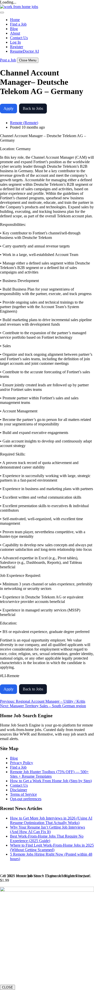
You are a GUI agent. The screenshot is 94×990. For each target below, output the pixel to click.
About (15, 33)
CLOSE (7, 987)
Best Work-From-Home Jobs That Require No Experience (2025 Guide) (46, 838)
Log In (15, 42)
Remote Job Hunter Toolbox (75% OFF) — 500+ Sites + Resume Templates (49, 774)
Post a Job (8, 60)
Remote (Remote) (24, 123)
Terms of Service (23, 794)
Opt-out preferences (25, 799)
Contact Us (19, 38)
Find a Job (18, 24)
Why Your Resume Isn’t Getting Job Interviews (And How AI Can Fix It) (47, 829)
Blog (14, 29)
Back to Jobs (33, 108)
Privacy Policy (21, 763)
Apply (9, 108)
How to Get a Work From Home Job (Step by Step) (51, 781)
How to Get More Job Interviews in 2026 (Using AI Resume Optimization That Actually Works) (51, 820)
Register (16, 47)
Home (15, 20)
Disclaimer (18, 790)
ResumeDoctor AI (24, 51)
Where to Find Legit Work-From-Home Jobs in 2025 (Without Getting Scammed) (52, 847)
